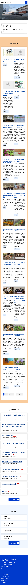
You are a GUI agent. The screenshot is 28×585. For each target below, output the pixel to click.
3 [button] (7, 394)
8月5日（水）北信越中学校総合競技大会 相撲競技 (19, 195)
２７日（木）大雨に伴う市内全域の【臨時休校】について (8, 93)
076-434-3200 (8, 564)
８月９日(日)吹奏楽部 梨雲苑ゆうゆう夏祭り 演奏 (8, 195)
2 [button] (5, 394)
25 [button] (19, 394)
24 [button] (17, 394)
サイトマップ (5, 568)
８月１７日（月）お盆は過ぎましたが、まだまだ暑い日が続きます (8, 161)
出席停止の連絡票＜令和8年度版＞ (11, 469)
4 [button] (9, 394)
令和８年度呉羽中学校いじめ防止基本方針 (13, 443)
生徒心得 (4, 491)
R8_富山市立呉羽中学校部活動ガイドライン (13, 415)
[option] (14, 12)
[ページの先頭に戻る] (26, 583)
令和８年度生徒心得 (7, 436)
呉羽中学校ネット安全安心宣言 (10, 476)
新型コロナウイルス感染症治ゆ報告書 (12, 462)
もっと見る (13, 499)
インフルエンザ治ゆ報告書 (9, 484)
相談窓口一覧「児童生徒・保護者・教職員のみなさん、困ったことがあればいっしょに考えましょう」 (14, 426)
